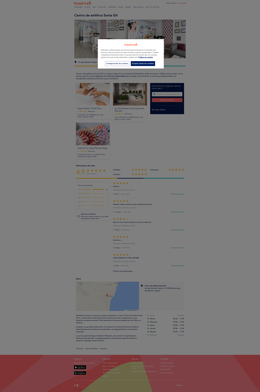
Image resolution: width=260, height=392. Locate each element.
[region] (131, 54)
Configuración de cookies (117, 63)
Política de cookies (145, 57)
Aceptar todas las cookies (143, 63)
